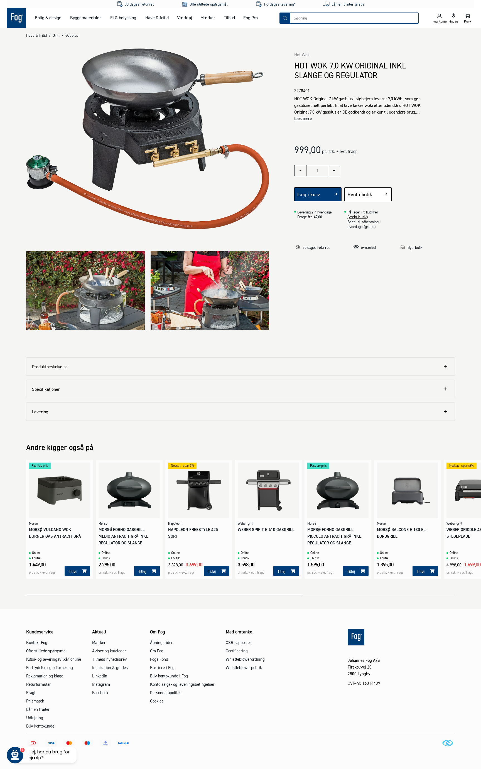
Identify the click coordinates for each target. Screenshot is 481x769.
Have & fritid (157, 17)
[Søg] (285, 18)
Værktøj (184, 17)
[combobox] (354, 18)
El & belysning (123, 17)
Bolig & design (48, 17)
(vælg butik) (357, 217)
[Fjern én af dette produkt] (300, 170)
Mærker (207, 17)
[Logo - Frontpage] (16, 18)
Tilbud (229, 17)
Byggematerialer (85, 17)
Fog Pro (250, 17)
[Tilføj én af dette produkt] (334, 170)
